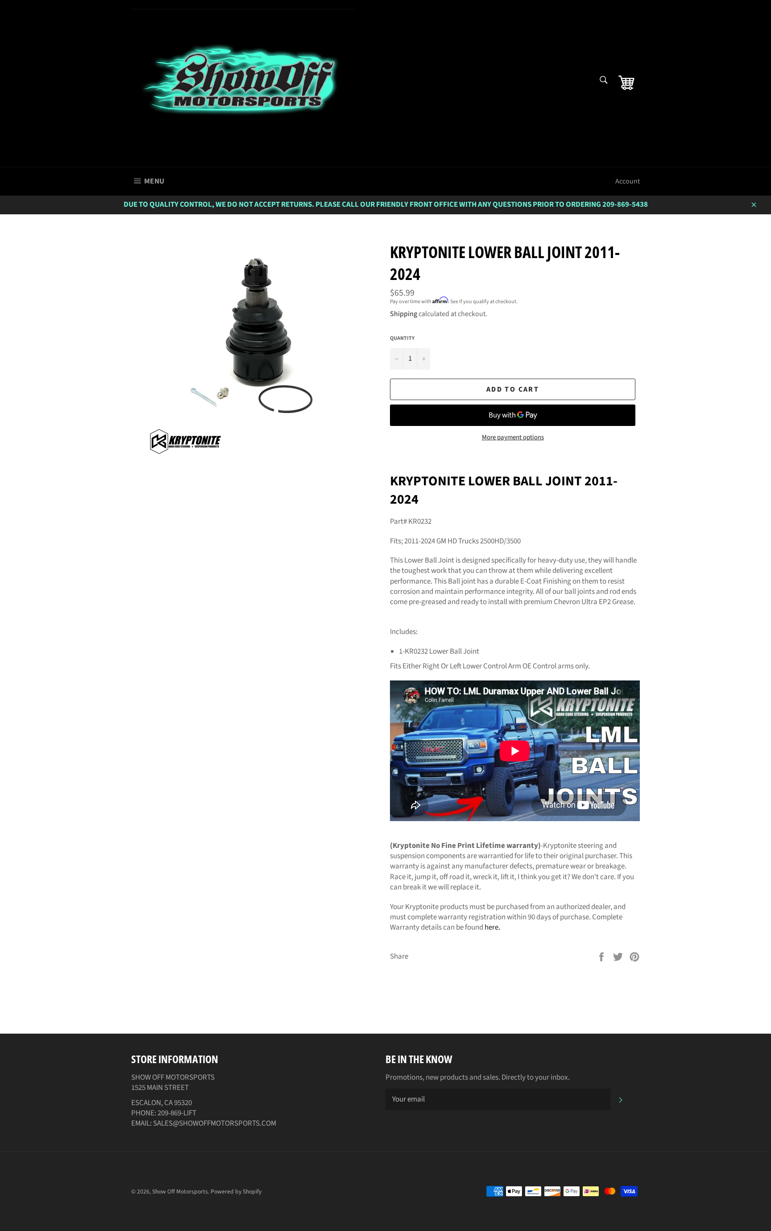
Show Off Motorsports (180, 1191)
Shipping (403, 314)
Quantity (402, 338)
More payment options (513, 437)
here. (492, 927)
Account (627, 181)
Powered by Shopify (236, 1191)
